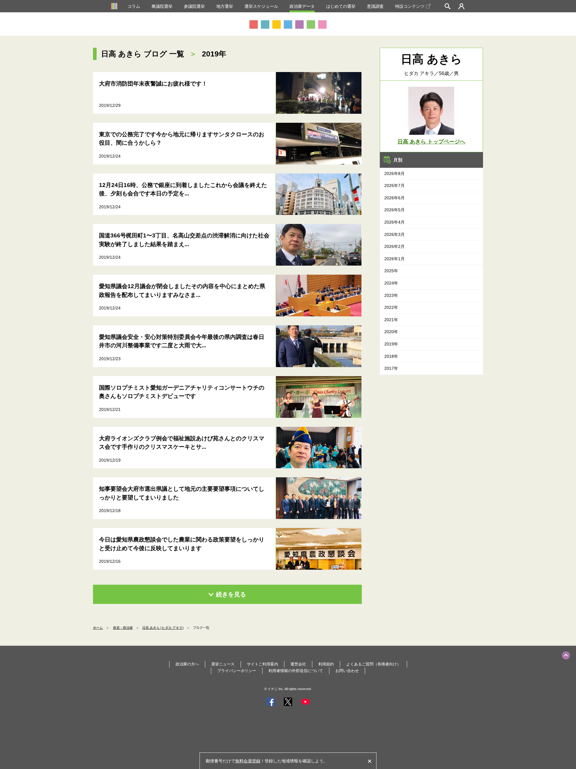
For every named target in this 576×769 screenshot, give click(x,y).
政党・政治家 (123, 627)
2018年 (391, 356)
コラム (134, 6)
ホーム (98, 627)
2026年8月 (394, 173)
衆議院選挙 (162, 6)
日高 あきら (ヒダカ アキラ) (163, 627)
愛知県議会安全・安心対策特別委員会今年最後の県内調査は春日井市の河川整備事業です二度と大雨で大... (181, 341)
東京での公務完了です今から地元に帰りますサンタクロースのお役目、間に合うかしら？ (181, 138)
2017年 (391, 368)
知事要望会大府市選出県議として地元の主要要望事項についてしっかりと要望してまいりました (181, 493)
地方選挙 (224, 6)
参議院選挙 (194, 6)
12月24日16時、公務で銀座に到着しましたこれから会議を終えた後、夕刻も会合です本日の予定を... (183, 189)
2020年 (391, 331)
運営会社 (298, 664)
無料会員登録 (247, 760)
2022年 (391, 307)
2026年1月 (394, 258)
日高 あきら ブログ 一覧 (142, 54)
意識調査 (375, 6)
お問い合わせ (347, 670)
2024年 (391, 283)
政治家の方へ (187, 664)
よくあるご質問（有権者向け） (373, 664)
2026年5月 (394, 209)
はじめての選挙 (341, 6)
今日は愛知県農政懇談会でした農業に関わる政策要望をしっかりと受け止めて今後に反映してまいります (181, 543)
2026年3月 (394, 234)
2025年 (391, 270)
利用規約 (326, 664)
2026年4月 (394, 222)
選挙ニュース (223, 664)
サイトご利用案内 (262, 664)
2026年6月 (394, 197)
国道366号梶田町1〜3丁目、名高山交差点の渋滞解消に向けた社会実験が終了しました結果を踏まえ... (184, 239)
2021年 (391, 319)
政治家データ (302, 6)
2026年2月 (394, 246)
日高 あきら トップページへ (431, 142)
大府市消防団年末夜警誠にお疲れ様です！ (153, 83)
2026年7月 (394, 185)
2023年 (391, 295)
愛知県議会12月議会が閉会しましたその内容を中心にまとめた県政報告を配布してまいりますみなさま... (182, 290)
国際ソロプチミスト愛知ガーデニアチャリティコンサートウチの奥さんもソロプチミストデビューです (181, 392)
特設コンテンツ (409, 6)
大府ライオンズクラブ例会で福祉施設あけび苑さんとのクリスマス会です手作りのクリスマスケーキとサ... (181, 442)
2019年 (391, 344)
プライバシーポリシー (236, 670)
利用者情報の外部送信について (295, 670)
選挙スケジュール (261, 6)
